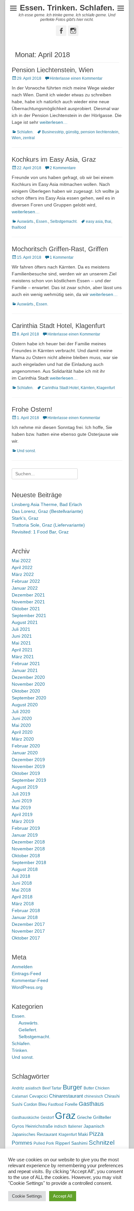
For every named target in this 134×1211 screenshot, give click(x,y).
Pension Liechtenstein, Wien (52, 70)
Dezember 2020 (28, 677)
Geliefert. (28, 1029)
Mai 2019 (21, 807)
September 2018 (29, 862)
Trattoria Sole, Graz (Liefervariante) (48, 525)
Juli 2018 (21, 876)
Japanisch (94, 1126)
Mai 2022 (21, 560)
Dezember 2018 (28, 841)
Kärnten (88, 387)
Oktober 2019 (26, 773)
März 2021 (23, 656)
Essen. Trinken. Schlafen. (67, 7)
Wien (16, 138)
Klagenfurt (106, 387)
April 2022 (22, 567)
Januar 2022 (25, 588)
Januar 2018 (25, 917)
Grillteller (102, 1117)
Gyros (18, 1126)
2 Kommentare (63, 168)
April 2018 (22, 896)
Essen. (42, 221)
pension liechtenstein (99, 132)
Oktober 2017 (26, 938)
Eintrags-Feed (26, 973)
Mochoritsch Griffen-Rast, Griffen (60, 249)
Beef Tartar (51, 1088)
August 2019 (25, 787)
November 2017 (28, 931)
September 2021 (29, 615)
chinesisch (93, 1096)
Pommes (22, 1143)
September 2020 (29, 697)
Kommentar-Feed (30, 980)
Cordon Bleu (35, 1104)
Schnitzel (101, 1142)
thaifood (19, 227)
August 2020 (25, 704)
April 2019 (22, 814)
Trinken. (20, 1050)
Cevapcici (38, 1096)
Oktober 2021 (26, 608)
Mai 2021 (21, 643)
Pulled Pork (44, 1143)
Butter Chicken (97, 1088)
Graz (65, 1115)
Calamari (20, 1096)
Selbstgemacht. (63, 221)
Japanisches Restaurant (34, 1134)
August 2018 (25, 869)
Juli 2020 (21, 711)
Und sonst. (26, 451)
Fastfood (55, 1104)
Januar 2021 (25, 670)
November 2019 (28, 766)
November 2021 (28, 601)
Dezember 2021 (28, 594)
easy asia (94, 221)
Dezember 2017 (28, 924)
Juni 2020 (22, 718)
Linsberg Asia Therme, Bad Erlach (47, 504)
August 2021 (25, 622)
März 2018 (23, 903)
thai (108, 221)
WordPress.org (27, 987)
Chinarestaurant (66, 1096)
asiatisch (33, 1088)
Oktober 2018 (26, 855)
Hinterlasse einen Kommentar (76, 78)
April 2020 (22, 732)
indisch (60, 1126)
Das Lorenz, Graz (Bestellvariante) (47, 511)
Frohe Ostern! (32, 409)
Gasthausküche (25, 1117)
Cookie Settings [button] (27, 1196)
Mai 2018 (21, 889)
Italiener (75, 1126)
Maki (83, 1134)
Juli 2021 (21, 629)
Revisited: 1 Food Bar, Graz (40, 531)
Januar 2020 (25, 752)
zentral (29, 138)
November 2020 (28, 684)
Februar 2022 (26, 581)
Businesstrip (53, 132)
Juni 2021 (22, 636)
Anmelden (22, 966)
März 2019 (23, 821)
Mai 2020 (21, 725)
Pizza (96, 1134)
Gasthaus (91, 1104)
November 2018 (28, 848)
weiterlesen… (54, 122)
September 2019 (29, 780)
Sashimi (79, 1143)
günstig (72, 132)
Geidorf (47, 1117)
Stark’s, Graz (25, 518)
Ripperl (62, 1143)
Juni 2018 (22, 883)
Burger (72, 1087)
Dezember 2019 (28, 759)
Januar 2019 (25, 835)
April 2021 (22, 649)
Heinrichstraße (39, 1126)
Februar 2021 (26, 663)
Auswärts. (25, 221)
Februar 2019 (26, 828)
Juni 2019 (22, 800)
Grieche (84, 1117)
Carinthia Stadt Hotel (60, 387)
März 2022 (23, 574)
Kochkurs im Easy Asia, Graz (54, 159)
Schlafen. (25, 132)
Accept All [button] (62, 1196)
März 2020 (23, 739)
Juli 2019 (21, 793)
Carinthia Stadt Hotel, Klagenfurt (58, 325)
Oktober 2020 (26, 691)
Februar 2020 (26, 745)
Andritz (18, 1088)
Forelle (71, 1104)
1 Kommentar (62, 257)
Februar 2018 (26, 910)
